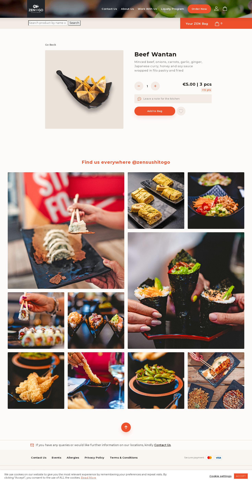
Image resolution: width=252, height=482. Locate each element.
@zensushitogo (151, 162)
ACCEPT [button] (241, 476)
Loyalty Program (172, 8)
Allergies (73, 457)
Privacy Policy (94, 457)
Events (56, 457)
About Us (127, 8)
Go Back (50, 44)
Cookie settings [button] (220, 476)
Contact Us (109, 8)
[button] (181, 111)
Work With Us (147, 8)
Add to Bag (154, 111)
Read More (88, 477)
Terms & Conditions (124, 457)
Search (74, 23)
